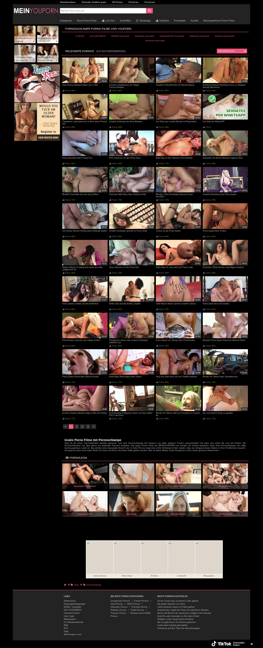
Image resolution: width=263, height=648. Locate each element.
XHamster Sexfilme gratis (94, 2)
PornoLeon (149, 2)
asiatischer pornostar (199, 36)
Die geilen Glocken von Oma (171, 604)
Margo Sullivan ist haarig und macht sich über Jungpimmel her (82, 268)
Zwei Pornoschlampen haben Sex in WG (80, 85)
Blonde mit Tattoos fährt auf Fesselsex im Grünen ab (178, 414)
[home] (65, 585)
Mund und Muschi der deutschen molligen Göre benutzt (184, 613)
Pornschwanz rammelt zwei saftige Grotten (81, 340)
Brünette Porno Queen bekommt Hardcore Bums (224, 340)
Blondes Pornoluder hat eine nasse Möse (80, 194)
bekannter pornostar (144, 36)
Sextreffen (125, 20)
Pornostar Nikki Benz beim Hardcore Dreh (127, 194)
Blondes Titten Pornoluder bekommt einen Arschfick (174, 195)
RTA (66, 628)
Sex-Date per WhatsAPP (214, 121)
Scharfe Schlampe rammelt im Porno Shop (128, 231)
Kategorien (66, 20)
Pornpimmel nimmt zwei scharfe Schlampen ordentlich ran (128, 341)
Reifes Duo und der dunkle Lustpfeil (124, 303)
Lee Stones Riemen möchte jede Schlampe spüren (84, 231)
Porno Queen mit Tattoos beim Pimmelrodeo (175, 340)
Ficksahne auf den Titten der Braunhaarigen (178, 628)
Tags (66, 631)
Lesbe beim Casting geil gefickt (172, 625)
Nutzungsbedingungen (75, 604)
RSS (66, 625)
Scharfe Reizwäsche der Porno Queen (219, 194)
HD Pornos (117, 2)
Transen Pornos (118, 613)
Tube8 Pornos (137, 610)
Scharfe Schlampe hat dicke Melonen (125, 121)
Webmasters (70, 619)
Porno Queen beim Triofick (214, 231)
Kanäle (194, 20)
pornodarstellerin (98, 36)
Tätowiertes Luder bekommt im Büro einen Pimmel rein (84, 122)
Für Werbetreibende (73, 622)
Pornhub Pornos (139, 607)
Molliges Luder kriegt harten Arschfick (175, 619)
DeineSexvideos (67, 2)
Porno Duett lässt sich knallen (216, 303)
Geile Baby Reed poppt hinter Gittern (125, 376)
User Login (69, 616)
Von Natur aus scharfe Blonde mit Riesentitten (176, 121)
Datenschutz (70, 601)
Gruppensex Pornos (120, 601)
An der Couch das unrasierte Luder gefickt (177, 601)
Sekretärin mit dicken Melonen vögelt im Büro (223, 158)
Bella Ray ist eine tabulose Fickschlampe (174, 158)
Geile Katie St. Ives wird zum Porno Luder (174, 267)
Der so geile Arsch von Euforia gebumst (176, 622)
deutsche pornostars (225, 36)
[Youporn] (35, 16)
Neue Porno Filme (87, 20)
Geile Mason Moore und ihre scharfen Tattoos (176, 303)
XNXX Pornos (133, 604)
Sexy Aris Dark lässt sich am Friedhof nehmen (176, 376)
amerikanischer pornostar (172, 36)
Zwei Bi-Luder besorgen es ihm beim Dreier (178, 616)
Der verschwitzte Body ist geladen (218, 413)
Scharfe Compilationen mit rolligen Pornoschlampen (124, 86)
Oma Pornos (117, 604)
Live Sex (110, 20)
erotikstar (80, 36)
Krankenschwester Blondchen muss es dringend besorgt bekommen (224, 86)
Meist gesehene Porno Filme (219, 20)
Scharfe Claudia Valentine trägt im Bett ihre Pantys (84, 413)
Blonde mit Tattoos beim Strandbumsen (220, 376)
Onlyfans (164, 20)
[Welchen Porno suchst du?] (149, 10)
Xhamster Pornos (119, 607)
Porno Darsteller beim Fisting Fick (77, 158)
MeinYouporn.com (72, 634)
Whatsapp (145, 20)
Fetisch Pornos (141, 601)
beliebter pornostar (120, 36)
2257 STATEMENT (73, 610)
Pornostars (180, 20)
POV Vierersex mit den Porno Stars (125, 158)
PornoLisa (133, 2)
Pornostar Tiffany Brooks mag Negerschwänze (223, 267)
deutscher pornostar (155, 40)
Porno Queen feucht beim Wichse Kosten (80, 376)
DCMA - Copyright (72, 607)
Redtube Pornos (118, 610)
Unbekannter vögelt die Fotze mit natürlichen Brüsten (183, 610)
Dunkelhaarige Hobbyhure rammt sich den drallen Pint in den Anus (130, 414)
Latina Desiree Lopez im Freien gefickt (176, 607)
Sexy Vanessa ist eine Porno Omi (124, 267)
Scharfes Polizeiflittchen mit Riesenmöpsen (175, 85)
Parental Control (71, 613)
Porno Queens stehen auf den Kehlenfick (80, 303)
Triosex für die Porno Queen (168, 231)
